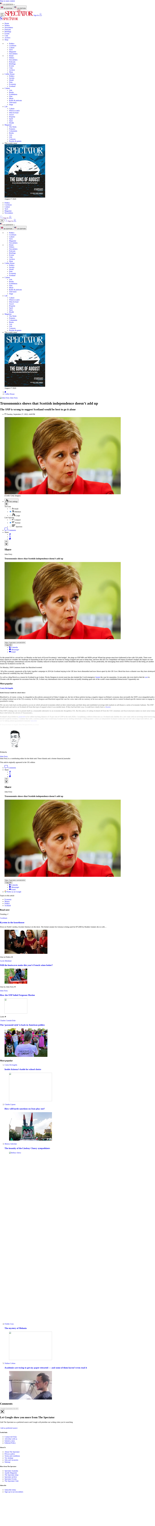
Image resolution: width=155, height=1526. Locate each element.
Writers (7, 25)
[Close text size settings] (6, 504)
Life (6, 107)
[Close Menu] (2, 220)
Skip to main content (7, 1)
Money (7, 901)
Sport (11, 119)
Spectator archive (11, 1477)
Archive (7, 38)
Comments (12, 530)
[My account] (40, 15)
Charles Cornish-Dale (8, 1020)
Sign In (36, 15)
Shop (6, 40)
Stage (11, 104)
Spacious (19, 527)
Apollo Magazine (11, 1473)
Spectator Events (11, 1479)
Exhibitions (13, 94)
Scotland (12, 86)
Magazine (12, 52)
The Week (12, 127)
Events (7, 34)
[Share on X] (10, 537)
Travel (11, 115)
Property (12, 117)
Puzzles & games (15, 141)
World (11, 80)
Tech (11, 50)
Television (12, 102)
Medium (18, 512)
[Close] (2, 1412)
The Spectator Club (11, 1481)
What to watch (14, 111)
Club (6, 36)
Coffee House (10, 74)
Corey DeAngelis (6, 688)
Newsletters (9, 27)
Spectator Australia (11, 1471)
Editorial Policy (10, 1443)
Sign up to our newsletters (14, 1492)
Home (7, 23)
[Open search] (1, 218)
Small (16, 509)
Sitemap (7, 1462)
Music (11, 98)
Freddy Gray (9, 1324)
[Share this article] (6, 541)
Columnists (13, 131)
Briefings (8, 32)
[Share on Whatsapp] (10, 539)
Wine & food (13, 113)
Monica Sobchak (11, 1144)
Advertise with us (11, 1439)
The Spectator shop (11, 1475)
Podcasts (8, 29)
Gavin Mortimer (6, 961)
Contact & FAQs (11, 1437)
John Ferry (4, 756)
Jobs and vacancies (11, 1460)
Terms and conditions (12, 1456)
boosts (98, 677)
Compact (17, 520)
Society (11, 78)
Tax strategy (9, 1458)
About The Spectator (12, 1452)
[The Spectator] (19, 15)
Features (12, 129)
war (146, 677)
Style (11, 121)
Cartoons (12, 139)
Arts (10, 90)
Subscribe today (10, 1490)
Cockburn (12, 46)
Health (11, 123)
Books (11, 92)
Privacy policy (10, 1454)
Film (10, 96)
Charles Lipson (10, 1104)
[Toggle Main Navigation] (2, 15)
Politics (11, 44)
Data (10, 82)
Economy (12, 84)
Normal (17, 523)
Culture (11, 48)
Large (18, 515)
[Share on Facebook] (10, 534)
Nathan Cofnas (10, 1363)
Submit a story (10, 1441)
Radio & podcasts (15, 100)
